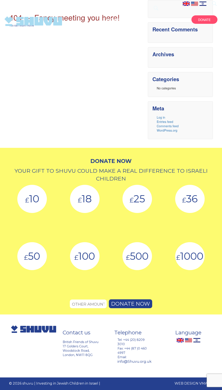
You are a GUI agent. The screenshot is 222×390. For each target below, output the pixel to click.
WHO (128, 20)
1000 (189, 256)
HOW (178, 20)
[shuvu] (33, 21)
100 (84, 256)
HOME (112, 20)
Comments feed (168, 126)
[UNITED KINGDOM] (186, 3)
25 (137, 199)
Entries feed (165, 121)
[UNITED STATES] (194, 3)
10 (32, 199)
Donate (204, 20)
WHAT (143, 20)
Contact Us (110, 383)
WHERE (161, 20)
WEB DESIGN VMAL (192, 383)
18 (85, 199)
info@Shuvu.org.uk (135, 361)
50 (32, 256)
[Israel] (202, 3)
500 (137, 256)
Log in (161, 117)
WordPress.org (167, 130)
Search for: (214, 3)
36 (190, 199)
